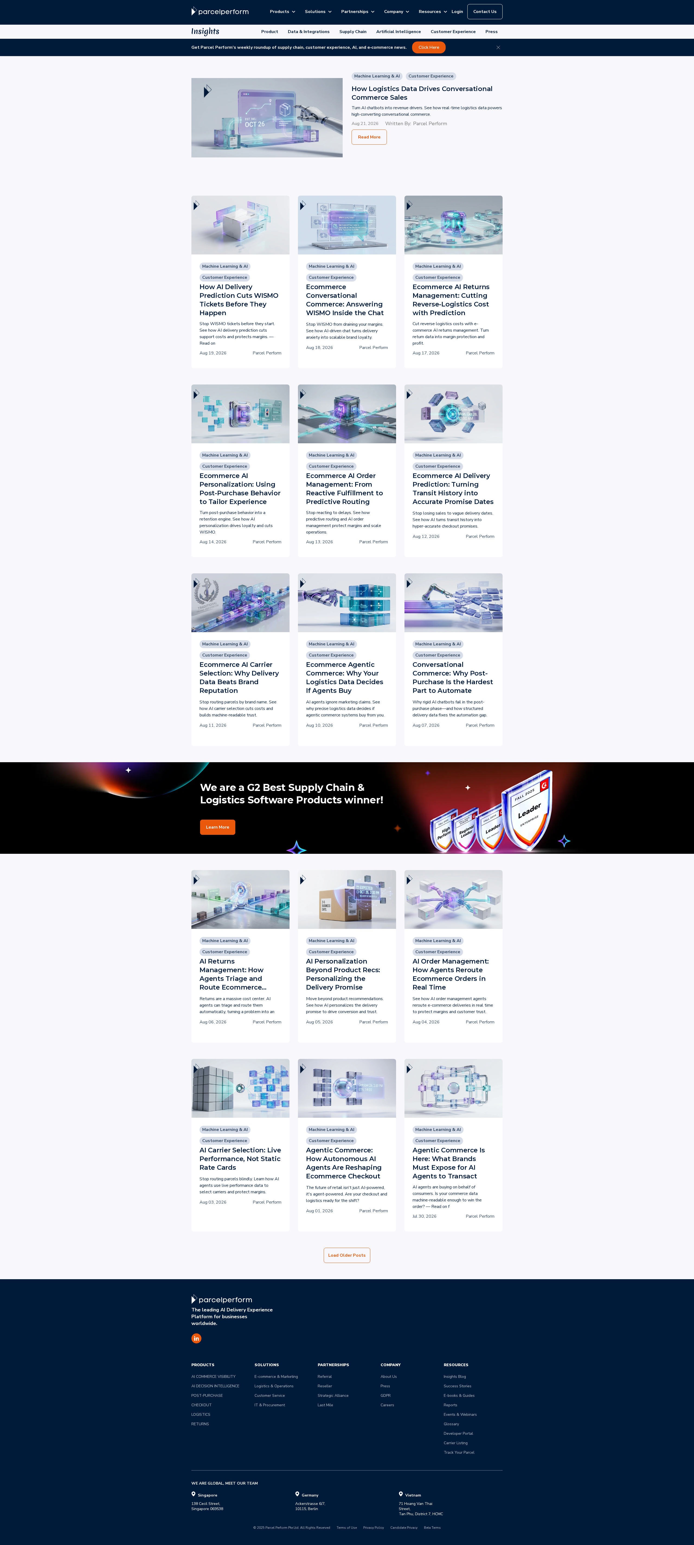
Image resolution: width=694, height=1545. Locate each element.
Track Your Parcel (459, 1452)
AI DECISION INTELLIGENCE (215, 1386)
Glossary (451, 1424)
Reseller (325, 1386)
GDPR (386, 1395)
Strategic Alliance (333, 1395)
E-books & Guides (459, 1395)
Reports (450, 1405)
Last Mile (325, 1405)
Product (269, 32)
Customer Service (270, 1395)
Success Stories (457, 1386)
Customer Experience (453, 32)
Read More (369, 137)
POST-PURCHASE (207, 1395)
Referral (325, 1376)
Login (457, 12)
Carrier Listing (456, 1443)
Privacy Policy (373, 1528)
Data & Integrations (309, 32)
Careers (387, 1405)
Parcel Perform (430, 123)
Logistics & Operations (274, 1386)
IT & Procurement (270, 1405)
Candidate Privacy (403, 1528)
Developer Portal (458, 1433)
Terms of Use (347, 1528)
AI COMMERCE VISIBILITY (213, 1376)
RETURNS (200, 1424)
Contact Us (485, 12)
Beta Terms (432, 1528)
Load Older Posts (347, 1255)
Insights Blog (455, 1376)
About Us (389, 1376)
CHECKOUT (201, 1405)
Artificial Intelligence (398, 32)
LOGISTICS (200, 1414)
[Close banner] (498, 47)
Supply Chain (353, 32)
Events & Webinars (460, 1414)
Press (492, 32)
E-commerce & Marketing (276, 1376)
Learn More (217, 827)
